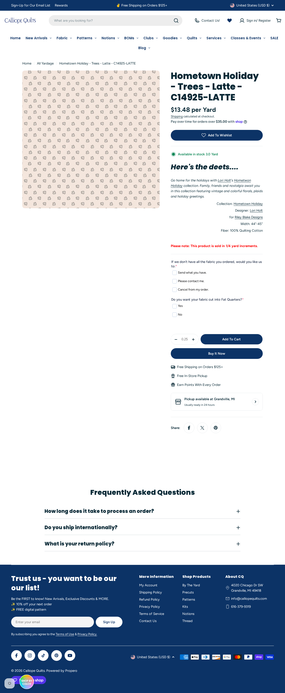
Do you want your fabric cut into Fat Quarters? (207, 300)
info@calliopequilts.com (249, 599)
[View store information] (255, 401)
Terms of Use (65, 634)
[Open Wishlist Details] (229, 20)
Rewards (61, 5)
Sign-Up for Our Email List (30, 5)
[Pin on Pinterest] (215, 427)
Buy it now (216, 354)
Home (26, 63)
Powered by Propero (61, 671)
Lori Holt (224, 180)
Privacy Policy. (87, 634)
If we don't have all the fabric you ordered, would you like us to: (216, 264)
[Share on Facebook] (189, 427)
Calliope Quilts (34, 671)
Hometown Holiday (248, 204)
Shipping (177, 116)
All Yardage (45, 63)
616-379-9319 (241, 607)
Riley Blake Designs (249, 217)
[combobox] (115, 20)
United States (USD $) (252, 5)
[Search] (176, 20)
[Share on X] (202, 427)
